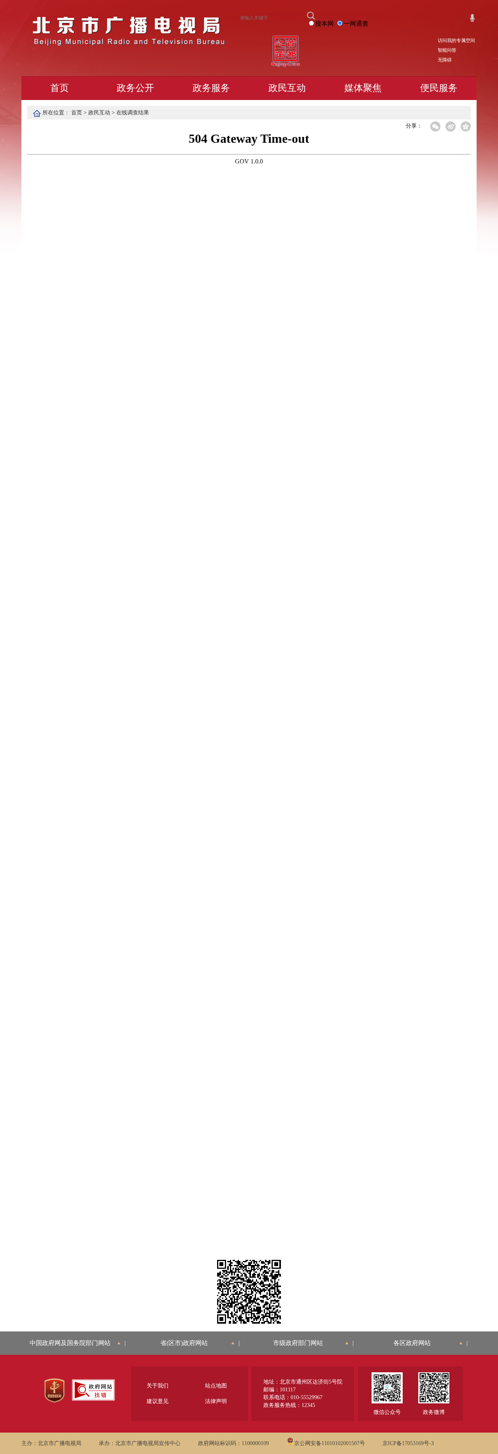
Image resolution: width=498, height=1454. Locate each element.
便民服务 (439, 88)
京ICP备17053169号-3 (408, 1443)
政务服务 (211, 88)
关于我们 (157, 1386)
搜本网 (324, 23)
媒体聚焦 (363, 88)
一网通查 (356, 23)
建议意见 (157, 1401)
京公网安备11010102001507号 (329, 1443)
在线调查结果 (132, 113)
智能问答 (447, 50)
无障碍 (445, 60)
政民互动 (287, 88)
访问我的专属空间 (456, 40)
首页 (59, 88)
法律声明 (216, 1401)
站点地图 (216, 1386)
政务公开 (135, 88)
